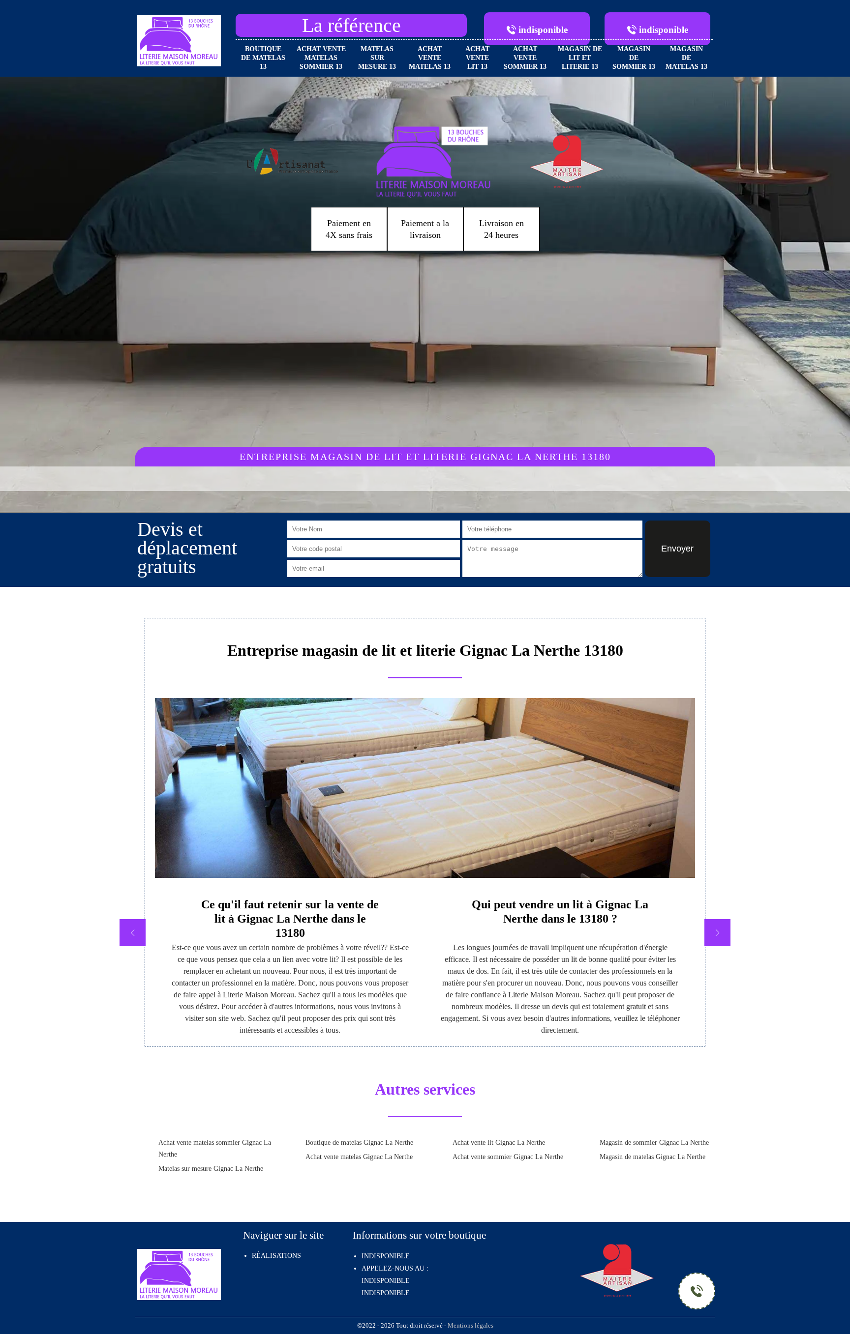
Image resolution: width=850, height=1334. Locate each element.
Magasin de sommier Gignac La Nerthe (654, 1142)
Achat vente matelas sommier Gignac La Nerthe (214, 1148)
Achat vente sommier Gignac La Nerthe (508, 1156)
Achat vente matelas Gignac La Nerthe (359, 1156)
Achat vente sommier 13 (525, 57)
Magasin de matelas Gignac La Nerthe (652, 1156)
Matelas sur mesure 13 (377, 57)
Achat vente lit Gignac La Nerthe (499, 1142)
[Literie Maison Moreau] (179, 40)
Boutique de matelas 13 (263, 57)
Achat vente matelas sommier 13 (321, 57)
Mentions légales (470, 1325)
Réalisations (276, 1255)
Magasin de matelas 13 (686, 57)
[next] (717, 932)
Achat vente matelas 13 (430, 57)
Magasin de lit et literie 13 (580, 57)
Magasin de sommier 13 (633, 57)
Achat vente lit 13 (477, 57)
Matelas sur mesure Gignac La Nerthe (210, 1168)
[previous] (133, 932)
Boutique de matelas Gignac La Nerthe (359, 1142)
